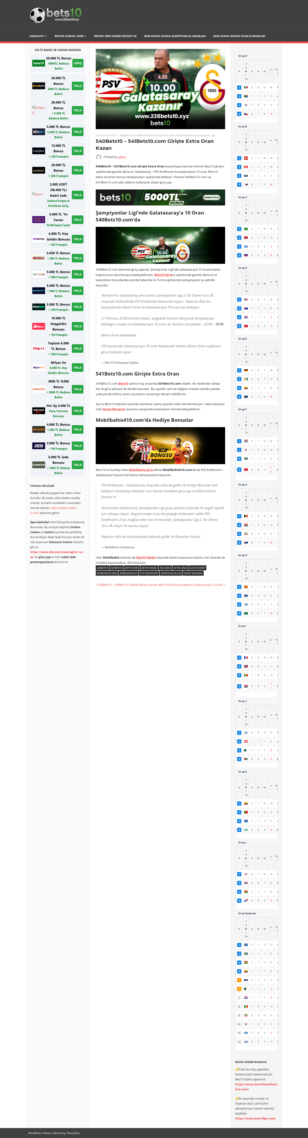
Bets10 (124, 383)
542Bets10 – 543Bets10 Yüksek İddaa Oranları (127, 585)
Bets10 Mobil (146, 557)
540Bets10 (126, 135)
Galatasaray (197, 567)
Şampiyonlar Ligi (205, 135)
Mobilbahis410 (185, 135)
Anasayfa (36, 36)
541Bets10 (140, 135)
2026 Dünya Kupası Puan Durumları (239, 36)
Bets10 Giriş (154, 135)
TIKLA (78, 86)
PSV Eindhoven (149, 573)
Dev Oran (165, 567)
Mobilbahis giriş (141, 470)
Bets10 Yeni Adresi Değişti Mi (115, 36)
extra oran (169, 135)
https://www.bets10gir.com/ (255, 1118)
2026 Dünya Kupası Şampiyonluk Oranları (175, 36)
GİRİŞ (78, 63)
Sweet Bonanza (113, 409)
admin (122, 157)
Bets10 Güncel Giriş (69, 36)
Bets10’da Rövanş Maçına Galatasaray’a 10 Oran (191, 585)
